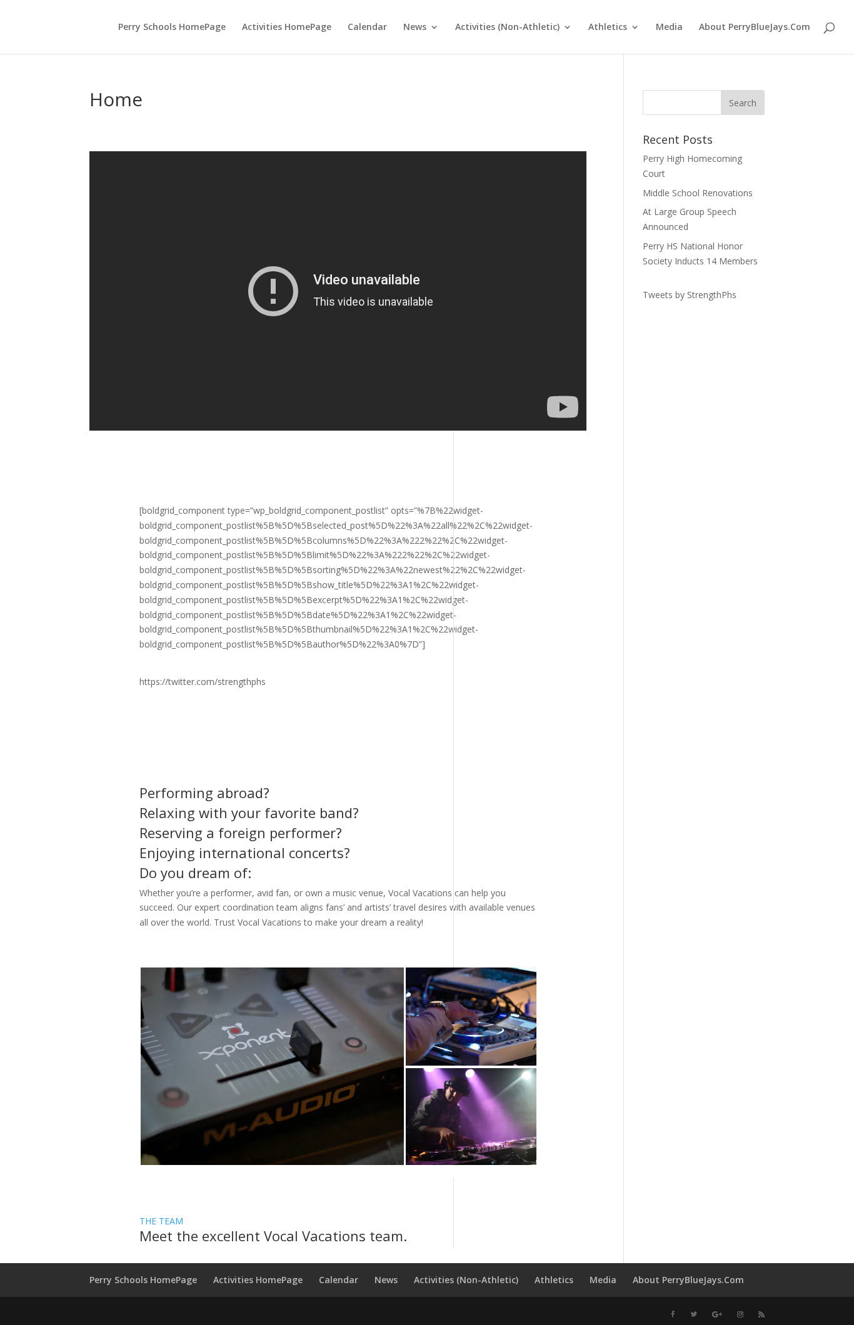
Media (669, 27)
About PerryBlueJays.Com (754, 27)
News (414, 27)
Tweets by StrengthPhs (689, 295)
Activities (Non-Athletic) (507, 27)
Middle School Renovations (698, 193)
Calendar (367, 27)
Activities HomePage (286, 27)
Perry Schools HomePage (172, 27)
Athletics (607, 27)
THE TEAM (161, 1221)
